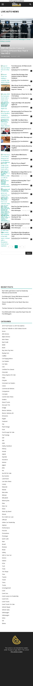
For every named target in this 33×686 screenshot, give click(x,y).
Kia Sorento (5, 476)
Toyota (4, 577)
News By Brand (6, 511)
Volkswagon (5, 615)
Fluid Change (6, 427)
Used (3, 591)
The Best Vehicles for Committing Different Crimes (17, 308)
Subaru (4, 560)
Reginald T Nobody (16, 89)
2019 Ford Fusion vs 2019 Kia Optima (13, 326)
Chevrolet (5, 372)
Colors (4, 386)
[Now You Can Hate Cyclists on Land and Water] (5, 213)
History (4, 449)
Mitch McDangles (16, 210)
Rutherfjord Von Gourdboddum (19, 69)
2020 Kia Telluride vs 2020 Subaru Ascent (14, 328)
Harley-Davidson (7, 446)
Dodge (4, 408)
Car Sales (5, 364)
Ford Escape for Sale (8, 432)
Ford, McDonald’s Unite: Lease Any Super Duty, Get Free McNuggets (16, 313)
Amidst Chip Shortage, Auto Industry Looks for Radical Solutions (19, 76)
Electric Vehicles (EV (8, 413)
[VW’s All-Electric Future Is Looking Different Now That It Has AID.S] (16, 52)
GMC (3, 443)
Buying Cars (5, 353)
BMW (3, 345)
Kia (3, 470)
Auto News (5, 339)
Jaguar (4, 465)
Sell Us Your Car (6, 555)
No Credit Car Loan (7, 517)
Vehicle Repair (6, 607)
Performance (6, 528)
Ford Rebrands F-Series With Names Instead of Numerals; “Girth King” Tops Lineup (15, 297)
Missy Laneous (15, 176)
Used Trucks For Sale (8, 604)
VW (3, 621)
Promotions (5, 533)
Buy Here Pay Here (7, 350)
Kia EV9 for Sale (6, 473)
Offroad (4, 520)
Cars (3, 367)
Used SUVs (5, 599)
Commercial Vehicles (8, 388)
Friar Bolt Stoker (5, 36)
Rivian (4, 550)
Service (4, 558)
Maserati (4, 487)
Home (2, 9)
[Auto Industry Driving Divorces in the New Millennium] (5, 131)
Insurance (5, 459)
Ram (3, 541)
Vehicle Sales (6, 610)
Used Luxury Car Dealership (10, 596)
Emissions (5, 416)
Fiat (3, 424)
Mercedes (5, 492)
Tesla (3, 569)
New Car (4, 506)
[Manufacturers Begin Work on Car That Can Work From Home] (5, 177)
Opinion (4, 525)
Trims (3, 582)
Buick (3, 347)
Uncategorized (6, 588)
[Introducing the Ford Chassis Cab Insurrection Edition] (5, 116)
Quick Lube (5, 539)
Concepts (5, 394)
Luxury (4, 484)
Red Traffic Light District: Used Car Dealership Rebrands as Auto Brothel (15, 291)
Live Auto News (5, 28)
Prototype (5, 536)
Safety (4, 552)
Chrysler (4, 380)
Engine (4, 418)
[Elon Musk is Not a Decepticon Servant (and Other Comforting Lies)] (5, 239)
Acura (3, 331)
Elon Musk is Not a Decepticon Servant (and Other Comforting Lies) (20, 234)
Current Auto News (7, 397)
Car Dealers (5, 361)
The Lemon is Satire (16, 652)
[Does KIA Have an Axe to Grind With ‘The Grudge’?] (5, 226)
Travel (4, 580)
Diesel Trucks (6, 402)
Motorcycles (5, 500)
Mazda (4, 489)
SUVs (3, 563)
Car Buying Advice (7, 358)
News (3, 509)
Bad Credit (5, 342)
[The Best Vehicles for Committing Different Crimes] (16, 32)
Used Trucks (5, 601)
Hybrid (4, 454)
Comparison (5, 391)
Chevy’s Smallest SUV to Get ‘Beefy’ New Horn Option (15, 303)
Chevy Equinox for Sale (9, 375)
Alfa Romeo (5, 334)
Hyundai (4, 457)
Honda (4, 451)
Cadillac (4, 356)
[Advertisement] (16, 270)
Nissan (4, 514)
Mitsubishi (5, 498)
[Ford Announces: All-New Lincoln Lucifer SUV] (5, 69)
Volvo (3, 618)
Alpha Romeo (6, 337)
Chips (3, 378)
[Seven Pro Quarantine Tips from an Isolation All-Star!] (5, 194)
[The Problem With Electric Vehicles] (5, 158)
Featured (4, 421)
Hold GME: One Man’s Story (19, 120)
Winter (4, 623)
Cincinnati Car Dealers (8, 383)
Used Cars (5, 593)
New (3, 503)
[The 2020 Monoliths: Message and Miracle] (5, 139)
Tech (3, 566)
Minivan (4, 495)
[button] (30, 4)
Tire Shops (5, 571)
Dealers (4, 399)
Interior (4, 462)
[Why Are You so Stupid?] (5, 169)
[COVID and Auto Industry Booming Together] (5, 148)
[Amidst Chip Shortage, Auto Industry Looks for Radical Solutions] (5, 81)
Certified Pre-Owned (8, 369)
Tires (3, 574)
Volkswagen (5, 612)
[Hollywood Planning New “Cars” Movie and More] (5, 185)
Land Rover (5, 479)
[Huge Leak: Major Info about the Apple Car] (5, 106)
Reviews (4, 547)
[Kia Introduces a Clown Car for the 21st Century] (5, 100)
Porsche (4, 530)
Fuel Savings (5, 435)
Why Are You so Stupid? (18, 163)
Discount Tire (6, 405)
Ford (3, 429)
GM (3, 438)
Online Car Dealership (8, 522)
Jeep (3, 468)
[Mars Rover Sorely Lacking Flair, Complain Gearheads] (5, 88)
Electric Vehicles (6, 410)
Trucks (4, 585)
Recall (4, 544)
